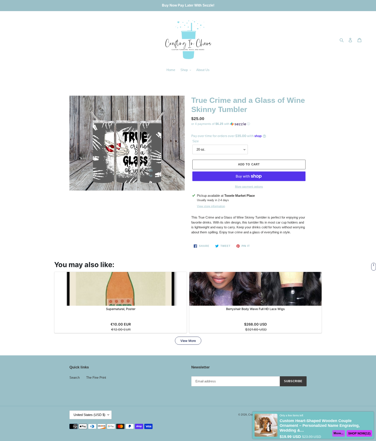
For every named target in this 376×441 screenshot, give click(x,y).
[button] (220, 124)
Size (195, 141)
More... (339, 433)
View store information (211, 206)
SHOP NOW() (359, 433)
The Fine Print (96, 377)
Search (74, 377)
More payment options (249, 186)
